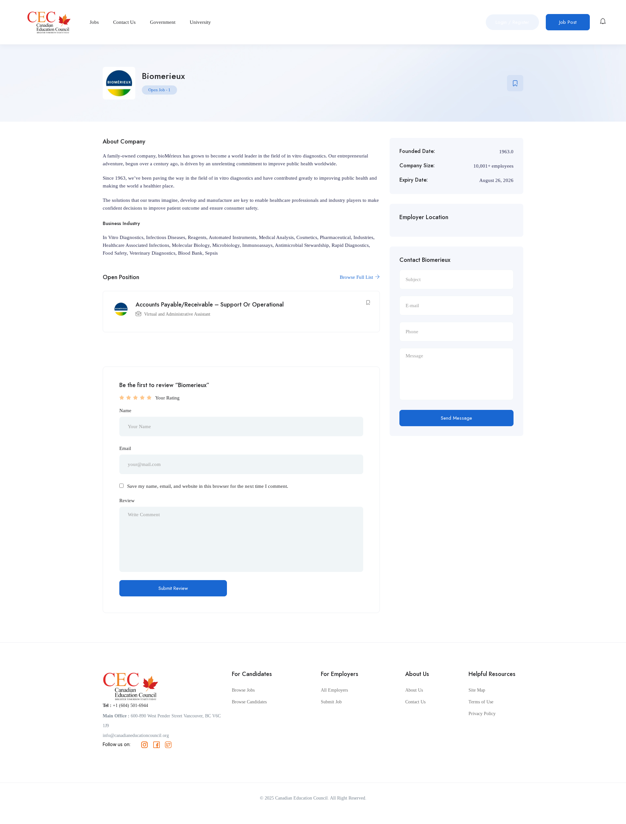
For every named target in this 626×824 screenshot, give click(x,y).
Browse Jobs (243, 690)
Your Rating (167, 397)
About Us (414, 690)
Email (125, 448)
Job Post (567, 22)
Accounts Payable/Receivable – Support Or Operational (210, 304)
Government (162, 22)
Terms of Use (481, 701)
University (200, 22)
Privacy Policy (482, 713)
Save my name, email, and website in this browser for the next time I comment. (207, 486)
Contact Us (124, 22)
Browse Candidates (249, 701)
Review (127, 500)
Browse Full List (357, 277)
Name (125, 410)
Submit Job (331, 701)
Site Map (477, 690)
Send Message (456, 418)
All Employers (334, 690)
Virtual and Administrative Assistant (177, 314)
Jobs (94, 22)
